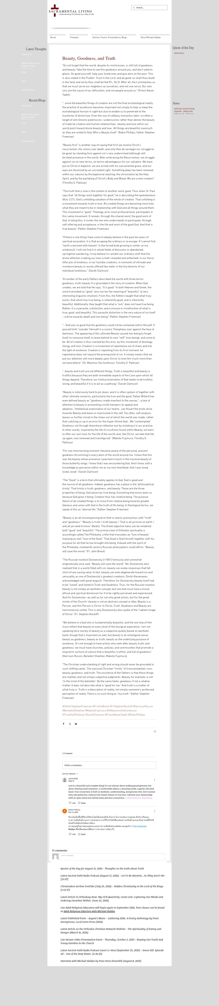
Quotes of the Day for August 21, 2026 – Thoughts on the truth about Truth (102, 868)
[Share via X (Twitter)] (70, 724)
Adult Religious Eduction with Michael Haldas (89, 911)
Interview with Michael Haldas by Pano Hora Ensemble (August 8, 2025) (101, 961)
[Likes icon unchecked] (70, 802)
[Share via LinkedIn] (76, 724)
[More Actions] (154, 779)
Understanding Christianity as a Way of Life (76, 14)
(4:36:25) (97, 953)
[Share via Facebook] (63, 724)
